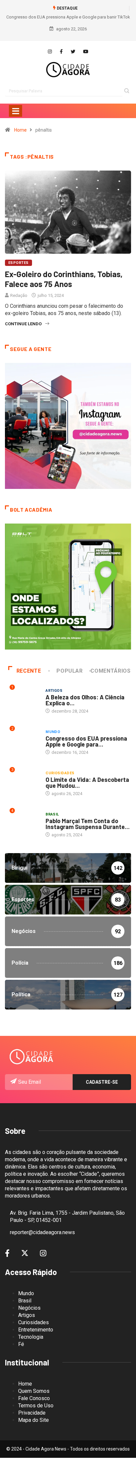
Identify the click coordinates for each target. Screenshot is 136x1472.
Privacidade (32, 1413)
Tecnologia (30, 1337)
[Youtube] (85, 51)
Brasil (52, 814)
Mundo (53, 732)
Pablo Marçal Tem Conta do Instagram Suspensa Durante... (88, 823)
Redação (18, 295)
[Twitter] (73, 51)
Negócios (29, 1308)
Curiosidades (60, 773)
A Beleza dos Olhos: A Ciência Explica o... (85, 700)
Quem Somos (34, 1391)
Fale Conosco (34, 1398)
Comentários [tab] (110, 671)
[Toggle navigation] (15, 111)
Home (20, 130)
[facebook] (61, 51)
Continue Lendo (23, 323)
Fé (21, 1344)
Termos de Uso (35, 1405)
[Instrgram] (50, 51)
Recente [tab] (29, 671)
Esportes (18, 263)
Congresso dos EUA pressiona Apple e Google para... (86, 741)
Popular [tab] (69, 671)
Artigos (54, 690)
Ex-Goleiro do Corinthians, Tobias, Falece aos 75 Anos (63, 279)
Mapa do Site (33, 1420)
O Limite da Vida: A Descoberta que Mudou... (87, 782)
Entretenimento (35, 1330)
